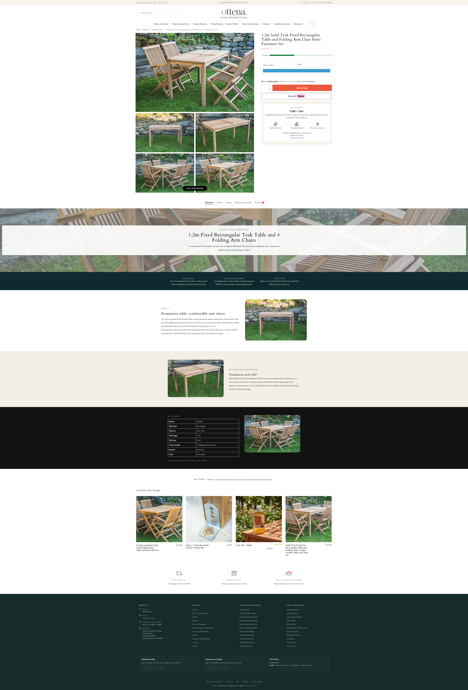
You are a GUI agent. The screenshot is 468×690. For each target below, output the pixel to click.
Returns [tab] (229, 202)
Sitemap (194, 646)
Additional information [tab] (243, 202)
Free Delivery (179, 579)
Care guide (212, 668)
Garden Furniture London (248, 613)
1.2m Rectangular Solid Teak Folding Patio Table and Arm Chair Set (147, 547)
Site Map (245, 681)
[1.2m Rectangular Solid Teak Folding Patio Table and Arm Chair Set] (159, 519)
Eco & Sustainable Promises (200, 631)
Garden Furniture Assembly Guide (203, 628)
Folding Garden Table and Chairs (297, 628)
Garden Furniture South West (249, 617)
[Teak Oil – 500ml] (259, 519)
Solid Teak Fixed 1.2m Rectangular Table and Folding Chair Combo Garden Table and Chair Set (297, 550)
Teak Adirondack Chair (247, 639)
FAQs (161, 668)
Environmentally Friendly (288, 579)
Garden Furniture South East (248, 621)
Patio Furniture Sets (293, 613)
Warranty (195, 635)
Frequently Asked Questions (201, 639)
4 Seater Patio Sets (156, 29)
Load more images (194, 188)
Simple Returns (234, 579)
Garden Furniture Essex (247, 635)
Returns (194, 621)
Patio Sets (146, 29)
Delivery (195, 617)
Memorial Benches (292, 631)
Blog (225, 668)
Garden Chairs (291, 621)
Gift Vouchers (291, 646)
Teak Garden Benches (293, 610)
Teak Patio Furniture (246, 646)
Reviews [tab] (259, 202)
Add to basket (302, 87)
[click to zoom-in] (195, 72)
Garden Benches (244, 610)
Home (138, 29)
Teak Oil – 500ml (244, 545)
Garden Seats (291, 639)
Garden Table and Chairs (235, 479)
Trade (314, 2)
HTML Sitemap (257, 681)
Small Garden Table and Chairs (262, 479)
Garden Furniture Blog (324, 2)
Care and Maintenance (199, 624)
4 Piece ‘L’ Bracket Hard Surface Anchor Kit (197, 546)
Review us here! (251, 686)
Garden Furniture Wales (247, 631)
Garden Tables (291, 624)
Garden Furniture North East (248, 624)
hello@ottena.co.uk (146, 2)
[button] (309, 24)
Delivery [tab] (220, 202)
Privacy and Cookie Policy (214, 681)
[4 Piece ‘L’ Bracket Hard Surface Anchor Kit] (209, 519)
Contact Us (306, 2)
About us (195, 610)
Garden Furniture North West (249, 628)
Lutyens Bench (291, 642)
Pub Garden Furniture (293, 635)
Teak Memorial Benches (247, 642)
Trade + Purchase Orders (200, 613)
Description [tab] (209, 202)
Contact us (195, 642)
